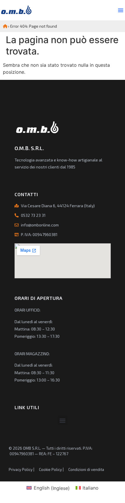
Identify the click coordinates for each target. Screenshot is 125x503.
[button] (120, 10)
